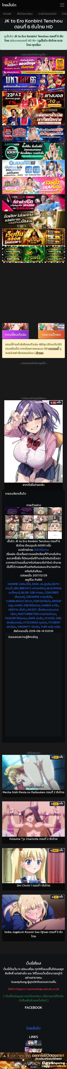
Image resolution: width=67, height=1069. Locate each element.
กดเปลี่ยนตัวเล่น (15, 334)
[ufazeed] (33, 202)
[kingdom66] (33, 1056)
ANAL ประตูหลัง (41, 584)
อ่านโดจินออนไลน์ (47, 14)
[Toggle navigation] (62, 5)
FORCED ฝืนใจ (42, 601)
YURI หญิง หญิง (50, 627)
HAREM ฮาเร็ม (50, 605)
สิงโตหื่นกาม (41, 550)
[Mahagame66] (33, 82)
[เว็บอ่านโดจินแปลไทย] (33, 1043)
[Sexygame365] (33, 65)
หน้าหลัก (7, 14)
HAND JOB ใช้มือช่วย (27, 605)
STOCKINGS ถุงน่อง (35, 622)
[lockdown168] (33, 168)
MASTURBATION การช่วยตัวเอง (37, 614)
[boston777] (33, 133)
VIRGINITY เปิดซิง (28, 627)
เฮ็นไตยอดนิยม (25, 14)
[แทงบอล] (33, 99)
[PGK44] (33, 237)
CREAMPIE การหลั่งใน (39, 597)
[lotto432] (33, 151)
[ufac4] (33, 1065)
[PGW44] (33, 254)
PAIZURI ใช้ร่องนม (16, 618)
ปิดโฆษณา (35, 1049)
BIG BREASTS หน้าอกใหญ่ (30, 588)
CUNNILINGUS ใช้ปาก (19, 601)
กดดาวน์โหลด (51, 334)
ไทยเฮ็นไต (9, 5)
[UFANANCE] (33, 116)
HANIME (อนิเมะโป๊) (19, 584)
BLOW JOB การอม (32, 592)
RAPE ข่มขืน (35, 618)
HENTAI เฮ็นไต (17, 609)
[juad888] (33, 185)
